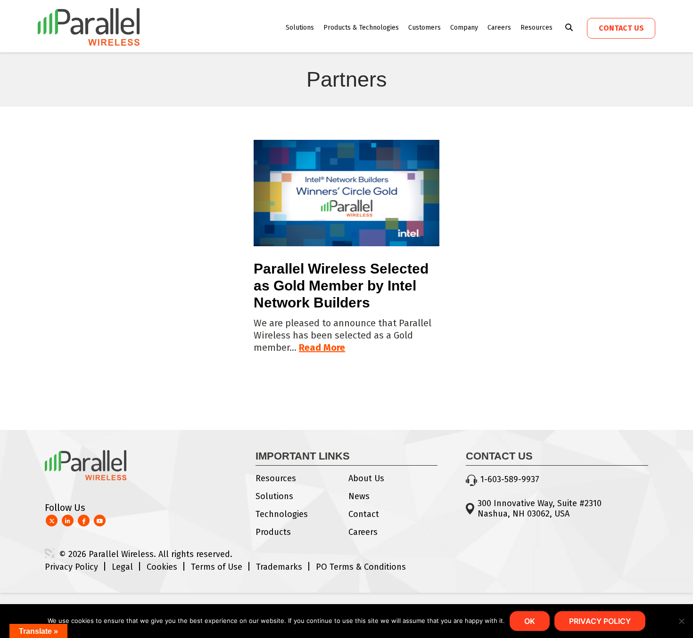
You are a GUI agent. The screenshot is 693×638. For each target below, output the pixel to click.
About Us (366, 478)
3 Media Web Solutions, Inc (49, 553)
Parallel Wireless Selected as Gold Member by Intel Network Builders (341, 285)
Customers (424, 28)
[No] (681, 621)
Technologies (282, 514)
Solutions (300, 28)
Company (464, 28)
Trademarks (279, 567)
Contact (363, 514)
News (359, 496)
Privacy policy (600, 621)
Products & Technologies (361, 28)
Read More (322, 347)
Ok (529, 621)
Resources (536, 28)
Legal (122, 567)
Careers (499, 28)
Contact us (621, 28)
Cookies (162, 567)
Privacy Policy (71, 567)
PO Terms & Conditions (361, 567)
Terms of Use (216, 567)
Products (273, 532)
